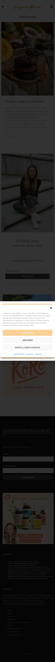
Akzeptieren (27, 333)
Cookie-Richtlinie (19, 354)
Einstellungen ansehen (27, 347)
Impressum (38, 354)
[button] (51, 308)
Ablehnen (27, 340)
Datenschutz (30, 354)
